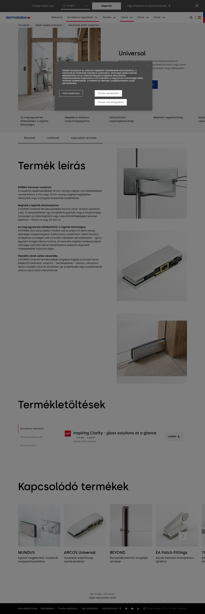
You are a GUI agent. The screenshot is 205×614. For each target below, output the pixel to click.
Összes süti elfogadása (111, 102)
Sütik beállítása (71, 93)
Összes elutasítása (108, 93)
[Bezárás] (148, 65)
